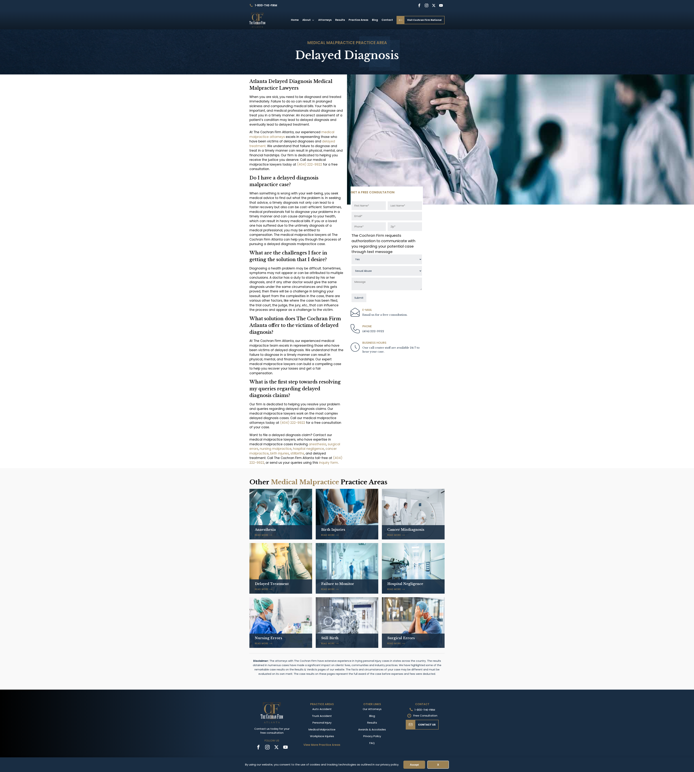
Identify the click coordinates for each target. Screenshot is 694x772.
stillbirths (297, 453)
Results (340, 20)
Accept (414, 764)
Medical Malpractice (331, 43)
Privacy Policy (372, 736)
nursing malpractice (276, 449)
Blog (375, 20)
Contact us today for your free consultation (272, 731)
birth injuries (279, 453)
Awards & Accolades (372, 729)
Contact (387, 20)
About (306, 20)
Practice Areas (358, 20)
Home (295, 20)
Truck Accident (322, 716)
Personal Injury (321, 722)
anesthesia (317, 444)
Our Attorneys (372, 709)
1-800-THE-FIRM (266, 5)
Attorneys (325, 20)
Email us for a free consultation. (385, 314)
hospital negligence (308, 449)
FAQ (372, 743)
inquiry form (328, 462)
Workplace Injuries (322, 736)
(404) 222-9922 (309, 164)
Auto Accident (322, 709)
